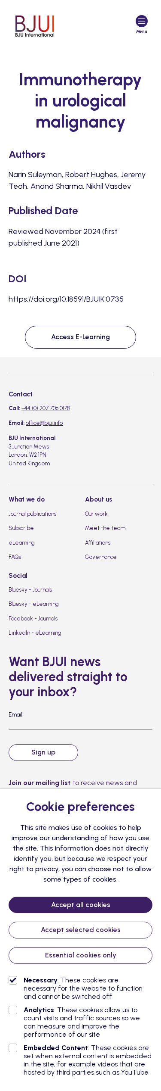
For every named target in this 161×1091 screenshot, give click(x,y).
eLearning (22, 542)
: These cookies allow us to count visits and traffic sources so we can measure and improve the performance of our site (82, 1022)
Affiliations (97, 542)
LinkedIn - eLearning (35, 633)
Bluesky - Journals (30, 589)
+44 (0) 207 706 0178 (45, 408)
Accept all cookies (80, 905)
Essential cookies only (80, 955)
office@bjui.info (44, 423)
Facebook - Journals (33, 618)
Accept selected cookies (81, 930)
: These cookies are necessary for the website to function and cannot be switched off (83, 988)
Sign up (43, 752)
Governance (101, 557)
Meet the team (105, 528)
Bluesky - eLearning (34, 604)
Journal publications (32, 514)
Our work (96, 514)
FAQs (15, 557)
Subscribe (21, 528)
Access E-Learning (80, 337)
